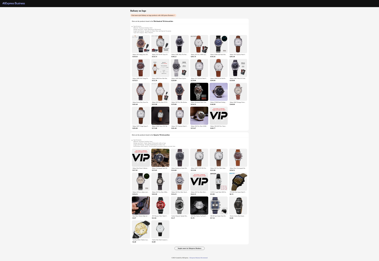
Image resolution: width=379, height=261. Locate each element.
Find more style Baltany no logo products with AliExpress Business (152, 15)
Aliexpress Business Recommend (198, 258)
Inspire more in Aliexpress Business (189, 248)
